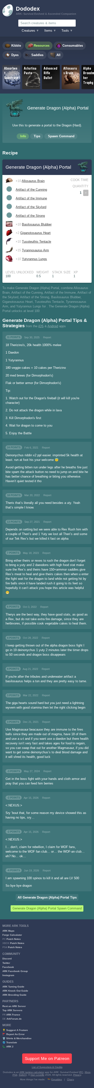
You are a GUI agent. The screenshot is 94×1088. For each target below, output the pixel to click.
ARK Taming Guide (13, 986)
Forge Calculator (12, 935)
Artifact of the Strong (30, 216)
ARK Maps (8, 930)
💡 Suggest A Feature (15, 1030)
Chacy (70, 1079)
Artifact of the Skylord (31, 207)
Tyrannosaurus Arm (35, 250)
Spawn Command (61, 136)
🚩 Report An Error (13, 1034)
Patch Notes (14, 939)
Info (23, 136)
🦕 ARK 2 (7, 1046)
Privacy (77, 1074)
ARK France (13, 1014)
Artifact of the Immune (31, 198)
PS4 (15, 1074)
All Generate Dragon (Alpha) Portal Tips (47, 897)
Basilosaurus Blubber (37, 224)
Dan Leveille (37, 1074)
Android (52, 326)
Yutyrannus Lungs (34, 259)
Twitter (6, 963)
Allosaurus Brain (33, 181)
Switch (22, 1074)
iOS (41, 326)
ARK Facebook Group (15, 971)
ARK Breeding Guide (14, 995)
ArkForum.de (14, 1018)
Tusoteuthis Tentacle (36, 241)
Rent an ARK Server (14, 1006)
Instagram (8, 975)
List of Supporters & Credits (47, 1067)
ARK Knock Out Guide (15, 990)
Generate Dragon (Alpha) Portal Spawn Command (47, 908)
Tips (37, 136)
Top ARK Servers (12, 1010)
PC (81, 1072)
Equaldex (56, 1079)
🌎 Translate (9, 1042)
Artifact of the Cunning (31, 189)
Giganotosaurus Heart (35, 233)
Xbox (87, 1072)
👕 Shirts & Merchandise (17, 1038)
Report (47, 337)
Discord (7, 958)
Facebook (8, 967)
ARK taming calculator (32, 1072)
